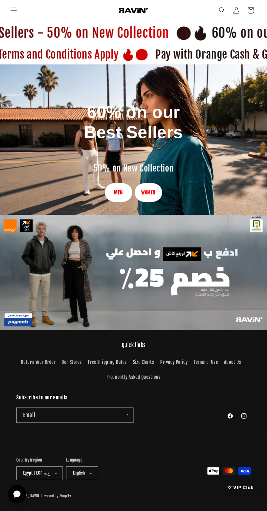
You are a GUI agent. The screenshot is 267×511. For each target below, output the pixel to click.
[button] (14, 10)
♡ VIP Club (240, 487)
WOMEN (148, 192)
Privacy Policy (174, 362)
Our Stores (72, 362)
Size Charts (143, 362)
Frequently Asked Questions (133, 377)
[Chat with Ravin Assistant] (17, 494)
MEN (118, 192)
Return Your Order (38, 362)
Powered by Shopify (56, 496)
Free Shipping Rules (107, 362)
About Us (232, 362)
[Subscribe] (126, 415)
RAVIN (35, 496)
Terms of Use (206, 362)
